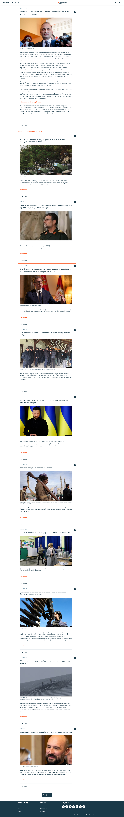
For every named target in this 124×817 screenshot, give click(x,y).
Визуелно (42, 806)
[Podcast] (80, 806)
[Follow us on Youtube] (70, 806)
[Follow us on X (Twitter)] (66, 806)
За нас (19, 808)
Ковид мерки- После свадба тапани (31, 102)
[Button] (24, 125)
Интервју (42, 811)
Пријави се (20, 806)
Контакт (20, 811)
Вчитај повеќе (47, 795)
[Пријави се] (83, 806)
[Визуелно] (115, 2)
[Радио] (119, 2)
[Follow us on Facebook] (63, 806)
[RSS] (77, 806)
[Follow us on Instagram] (73, 806)
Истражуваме (43, 808)
